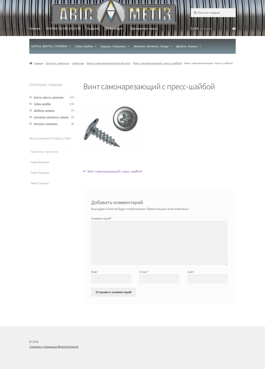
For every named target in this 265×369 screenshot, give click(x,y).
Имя (95, 272)
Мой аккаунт (114, 28)
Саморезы (78, 63)
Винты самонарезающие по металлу (109, 63)
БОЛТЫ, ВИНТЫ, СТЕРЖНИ (49, 46)
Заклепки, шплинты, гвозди (151, 46)
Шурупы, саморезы (113, 46)
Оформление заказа (144, 28)
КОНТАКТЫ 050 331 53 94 (63, 28)
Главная (34, 28)
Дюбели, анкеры (186, 46)
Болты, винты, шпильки (48, 97)
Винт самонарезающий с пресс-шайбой (157, 63)
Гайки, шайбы (84, 46)
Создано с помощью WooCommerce (53, 347)
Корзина (93, 28)
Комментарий (102, 218)
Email (144, 272)
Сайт (190, 272)
